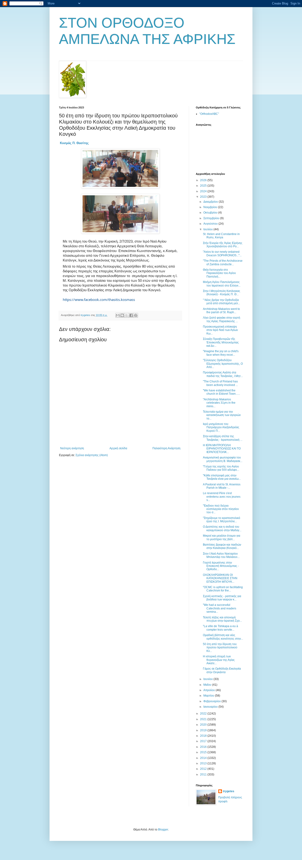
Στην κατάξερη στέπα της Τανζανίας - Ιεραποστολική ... (222, 438)
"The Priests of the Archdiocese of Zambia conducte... (223, 262)
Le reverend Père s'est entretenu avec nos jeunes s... (221, 497)
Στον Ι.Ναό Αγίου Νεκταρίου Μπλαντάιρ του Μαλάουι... (221, 555)
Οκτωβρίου (210, 212)
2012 (203, 768)
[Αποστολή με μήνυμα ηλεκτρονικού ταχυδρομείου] (117, 315)
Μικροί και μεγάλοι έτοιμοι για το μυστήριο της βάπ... (221, 537)
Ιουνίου (208, 679)
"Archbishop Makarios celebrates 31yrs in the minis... (219, 403)
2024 (203, 191)
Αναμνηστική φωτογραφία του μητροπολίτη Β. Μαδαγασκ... (222, 459)
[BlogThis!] (122, 315)
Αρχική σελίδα (118, 448)
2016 (203, 747)
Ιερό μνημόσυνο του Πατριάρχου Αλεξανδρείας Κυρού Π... (221, 427)
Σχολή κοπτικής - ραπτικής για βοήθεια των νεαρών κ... (222, 598)
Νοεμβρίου (210, 207)
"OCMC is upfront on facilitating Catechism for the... (223, 589)
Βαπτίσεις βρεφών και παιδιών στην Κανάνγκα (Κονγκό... (222, 546)
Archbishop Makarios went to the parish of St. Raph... (221, 310)
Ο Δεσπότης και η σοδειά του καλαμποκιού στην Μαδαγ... (222, 528)
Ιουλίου (208, 229)
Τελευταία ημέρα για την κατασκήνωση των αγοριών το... (222, 415)
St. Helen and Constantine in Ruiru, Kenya (221, 235)
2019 (203, 730)
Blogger (163, 829)
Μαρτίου (209, 695)
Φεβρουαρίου (212, 701)
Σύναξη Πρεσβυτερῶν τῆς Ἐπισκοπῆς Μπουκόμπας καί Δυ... (221, 342)
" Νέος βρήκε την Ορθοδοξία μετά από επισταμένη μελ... (221, 301)
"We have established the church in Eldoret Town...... (221, 392)
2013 (203, 763)
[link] (74, 143)
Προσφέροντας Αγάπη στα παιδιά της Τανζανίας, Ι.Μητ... (223, 374)
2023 (203, 196)
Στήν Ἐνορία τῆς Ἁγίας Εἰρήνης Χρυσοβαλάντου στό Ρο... (222, 244)
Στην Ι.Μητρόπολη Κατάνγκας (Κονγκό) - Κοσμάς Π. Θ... (221, 292)
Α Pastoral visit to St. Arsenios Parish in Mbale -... (221, 486)
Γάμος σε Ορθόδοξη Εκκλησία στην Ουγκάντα (222, 670)
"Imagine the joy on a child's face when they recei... (221, 353)
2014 (203, 758)
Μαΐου (207, 684)
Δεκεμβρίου (211, 201)
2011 (203, 774)
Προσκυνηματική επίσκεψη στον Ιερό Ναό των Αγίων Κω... (220, 330)
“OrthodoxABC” (209, 114)
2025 (203, 185)
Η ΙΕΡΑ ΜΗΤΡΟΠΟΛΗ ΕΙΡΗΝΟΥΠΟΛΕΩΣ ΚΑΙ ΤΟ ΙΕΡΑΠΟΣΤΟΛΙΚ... (222, 449)
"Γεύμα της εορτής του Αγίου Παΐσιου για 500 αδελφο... (221, 468)
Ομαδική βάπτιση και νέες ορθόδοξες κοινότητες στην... (223, 636)
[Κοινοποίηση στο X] (126, 315)
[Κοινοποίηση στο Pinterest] (135, 315)
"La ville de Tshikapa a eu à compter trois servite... (220, 628)
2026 (203, 180)
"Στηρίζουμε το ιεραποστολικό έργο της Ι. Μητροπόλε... (221, 519)
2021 (203, 719)
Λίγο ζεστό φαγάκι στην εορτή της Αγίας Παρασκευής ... (221, 319)
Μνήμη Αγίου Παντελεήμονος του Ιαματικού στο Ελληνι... (221, 283)
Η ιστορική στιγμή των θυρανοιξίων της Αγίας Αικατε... (219, 660)
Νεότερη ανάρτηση (72, 448)
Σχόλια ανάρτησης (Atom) (92, 455)
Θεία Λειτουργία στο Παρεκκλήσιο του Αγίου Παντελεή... (219, 273)
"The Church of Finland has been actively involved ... (220, 383)
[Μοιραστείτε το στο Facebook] (131, 315)
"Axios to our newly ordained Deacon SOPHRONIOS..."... (222, 253)
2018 (203, 735)
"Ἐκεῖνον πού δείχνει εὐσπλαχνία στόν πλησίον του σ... (221, 509)
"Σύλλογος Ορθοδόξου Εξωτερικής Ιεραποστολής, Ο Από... (223, 364)
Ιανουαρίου (210, 706)
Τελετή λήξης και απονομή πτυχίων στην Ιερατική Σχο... (222, 619)
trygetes (228, 791)
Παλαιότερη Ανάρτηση (166, 448)
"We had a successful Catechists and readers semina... (219, 608)
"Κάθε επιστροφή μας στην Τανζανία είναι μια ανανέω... (222, 477)
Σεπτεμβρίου (211, 218)
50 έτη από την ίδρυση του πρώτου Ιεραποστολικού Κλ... (220, 647)
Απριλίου (209, 690)
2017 (203, 741)
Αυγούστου (210, 223)
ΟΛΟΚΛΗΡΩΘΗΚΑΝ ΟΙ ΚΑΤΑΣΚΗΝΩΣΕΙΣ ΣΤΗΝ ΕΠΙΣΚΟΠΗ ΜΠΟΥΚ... (220, 578)
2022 (203, 713)
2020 (203, 724)
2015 (203, 752)
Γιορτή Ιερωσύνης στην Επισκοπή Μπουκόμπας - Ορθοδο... (221, 566)
